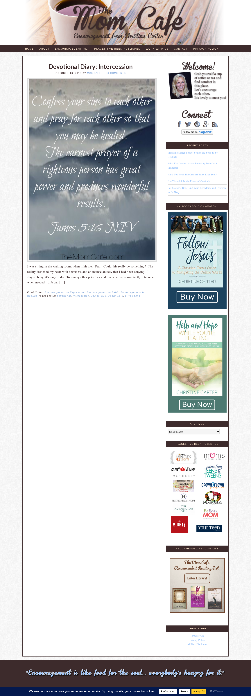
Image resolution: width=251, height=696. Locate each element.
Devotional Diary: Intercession (91, 66)
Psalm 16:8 (115, 296)
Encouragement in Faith (103, 292)
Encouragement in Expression (65, 292)
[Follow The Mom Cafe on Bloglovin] (197, 133)
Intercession (81, 296)
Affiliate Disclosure (197, 644)
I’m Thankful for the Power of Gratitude (189, 181)
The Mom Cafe (127, 22)
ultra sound (132, 296)
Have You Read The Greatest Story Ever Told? (192, 174)
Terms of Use (197, 635)
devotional (64, 296)
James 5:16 (99, 296)
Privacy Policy (197, 640)
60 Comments (116, 73)
